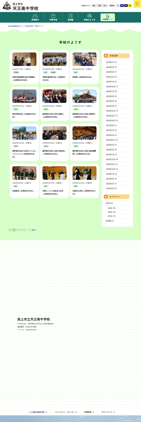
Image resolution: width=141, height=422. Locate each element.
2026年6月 (110, 67)
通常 (99, 5)
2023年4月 (110, 188)
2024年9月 (110, 125)
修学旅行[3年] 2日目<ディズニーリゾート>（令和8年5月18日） (24, 154)
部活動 (108, 221)
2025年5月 (110, 101)
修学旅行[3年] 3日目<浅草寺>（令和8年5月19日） (84, 115)
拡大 (105, 5)
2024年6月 (110, 135)
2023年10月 (110, 169)
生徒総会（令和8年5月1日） (23, 191)
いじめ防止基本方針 (37, 412)
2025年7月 (110, 91)
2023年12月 (110, 159)
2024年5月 (110, 140)
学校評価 (87, 412)
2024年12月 (110, 111)
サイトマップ (107, 412)
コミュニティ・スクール (64, 412)
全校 (107, 203)
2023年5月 (110, 184)
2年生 (110, 212)
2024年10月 (110, 120)
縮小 (94, 5)
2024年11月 (110, 116)
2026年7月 (110, 62)
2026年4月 (110, 77)
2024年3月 (110, 149)
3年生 (110, 216)
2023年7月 (110, 174)
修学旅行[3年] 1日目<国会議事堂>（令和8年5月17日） (84, 152)
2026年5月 (110, 72)
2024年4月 (110, 145)
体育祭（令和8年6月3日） (83, 77)
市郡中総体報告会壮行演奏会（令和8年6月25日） (23, 78)
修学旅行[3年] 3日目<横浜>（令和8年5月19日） (53, 115)
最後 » (34, 230)
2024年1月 (110, 154)
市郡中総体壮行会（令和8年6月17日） (53, 78)
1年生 (110, 208)
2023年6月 (110, 179)
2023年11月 (110, 164)
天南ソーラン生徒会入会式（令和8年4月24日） (52, 192)
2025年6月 (110, 96)
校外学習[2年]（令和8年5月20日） (24, 115)
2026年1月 (110, 81)
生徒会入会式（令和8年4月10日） (84, 192)
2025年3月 (110, 106)
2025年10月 (110, 86)
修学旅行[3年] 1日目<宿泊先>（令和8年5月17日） (53, 152)
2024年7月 (110, 130)
